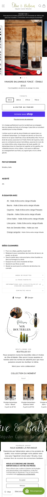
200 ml (18, 100)
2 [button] (23, 78)
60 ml (10, 100)
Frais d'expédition (13, 88)
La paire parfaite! (23, 279)
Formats (23, 96)
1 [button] (20, 78)
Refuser (22, 486)
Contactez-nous (23, 290)
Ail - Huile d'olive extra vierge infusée (21, 201)
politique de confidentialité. (26, 474)
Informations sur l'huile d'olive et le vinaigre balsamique (23, 285)
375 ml (27, 100)
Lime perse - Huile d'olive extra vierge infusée (25, 223)
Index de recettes (23, 275)
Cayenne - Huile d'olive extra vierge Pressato (24, 210)
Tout (23, 378)
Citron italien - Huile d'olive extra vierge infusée (25, 219)
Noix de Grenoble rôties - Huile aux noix (22, 228)
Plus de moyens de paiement (23, 119)
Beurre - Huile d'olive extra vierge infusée (23, 205)
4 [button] (26, 78)
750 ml (36, 100)
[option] (23, 16)
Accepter (22, 480)
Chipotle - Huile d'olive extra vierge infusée (24, 214)
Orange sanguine (13, 232)
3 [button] (24, 78)
